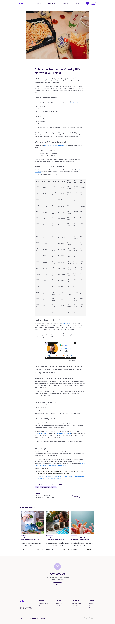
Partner (39, 3)
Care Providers (42, 605)
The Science (65, 3)
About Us (77, 3)
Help (90, 612)
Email (57, 584)
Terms (25, 618)
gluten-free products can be (63, 433)
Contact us (42, 618)
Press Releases (92, 605)
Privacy (20, 618)
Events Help (91, 610)
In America (38, 77)
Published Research (76, 605)
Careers (91, 607)
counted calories (66, 323)
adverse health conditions (73, 103)
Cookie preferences (33, 618)
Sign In (93, 3)
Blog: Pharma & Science (77, 603)
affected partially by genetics (49, 333)
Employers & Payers (43, 603)
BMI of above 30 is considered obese (54, 145)
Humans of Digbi (51, 3)
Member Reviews (59, 605)
